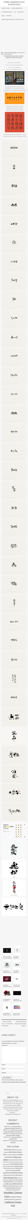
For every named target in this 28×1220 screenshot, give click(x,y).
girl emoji (15, 1170)
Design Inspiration (16, 8)
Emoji (3, 15)
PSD (15, 12)
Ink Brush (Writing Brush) (16, 1175)
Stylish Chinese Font (16, 1199)
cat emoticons (9, 1157)
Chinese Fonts (6, 8)
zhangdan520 (17, 62)
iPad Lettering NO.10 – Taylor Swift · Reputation (8, 1023)
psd (4, 1183)
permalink (17, 67)
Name (4, 1064)
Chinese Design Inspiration (11, 52)
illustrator (9, 1175)
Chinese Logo (8, 1161)
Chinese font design (13, 1159)
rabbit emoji (8, 1184)
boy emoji (8, 1154)
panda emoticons (18, 1179)
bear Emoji (17, 1149)
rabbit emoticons (17, 1184)
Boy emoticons (13, 1154)
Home (2, 52)
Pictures (9, 15)
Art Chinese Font (9, 1149)
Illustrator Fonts (7, 12)
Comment (5, 1045)
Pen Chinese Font (8, 1181)
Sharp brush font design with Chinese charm (20, 1023)
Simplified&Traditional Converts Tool (13, 19)
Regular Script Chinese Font (10, 1186)
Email (4, 1068)
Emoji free (8, 1168)
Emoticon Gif (18, 1168)
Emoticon (13, 1168)
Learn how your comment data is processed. (14, 1082)
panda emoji (11, 1179)
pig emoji (14, 1181)
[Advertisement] (14, 36)
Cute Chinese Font (16, 1164)
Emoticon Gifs (9, 1170)
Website (4, 1072)
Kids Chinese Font (10, 1177)
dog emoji (5, 1166)
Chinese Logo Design (15, 1161)
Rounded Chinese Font (12, 1188)
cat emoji (20, 1154)
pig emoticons (19, 1181)
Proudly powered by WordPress (8, 1213)
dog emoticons (11, 1166)
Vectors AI (20, 12)
